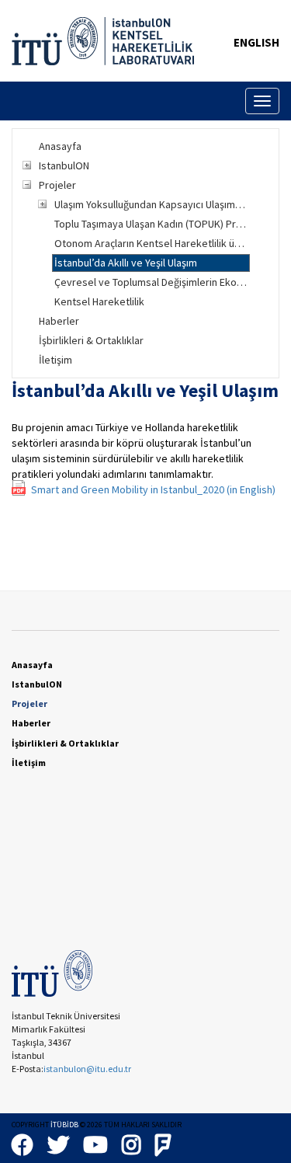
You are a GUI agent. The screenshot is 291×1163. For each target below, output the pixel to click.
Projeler (57, 185)
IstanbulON (64, 165)
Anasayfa (60, 146)
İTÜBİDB (64, 1124)
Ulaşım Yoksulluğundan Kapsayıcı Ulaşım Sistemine (152, 204)
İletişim (55, 360)
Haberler (59, 321)
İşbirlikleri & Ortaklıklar (91, 340)
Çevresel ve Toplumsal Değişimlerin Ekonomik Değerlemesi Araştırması (152, 282)
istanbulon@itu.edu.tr (87, 1068)
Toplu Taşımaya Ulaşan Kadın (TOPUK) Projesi (152, 224)
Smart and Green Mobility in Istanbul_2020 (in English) (153, 489)
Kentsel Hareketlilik (99, 301)
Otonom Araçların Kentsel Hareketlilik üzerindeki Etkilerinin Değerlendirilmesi (152, 243)
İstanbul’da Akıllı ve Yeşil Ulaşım (125, 263)
